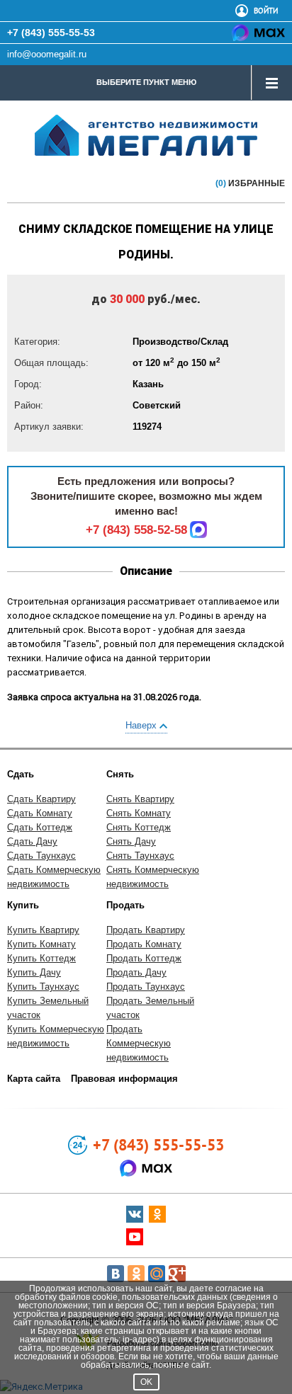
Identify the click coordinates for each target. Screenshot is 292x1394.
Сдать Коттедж (39, 827)
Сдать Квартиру (41, 799)
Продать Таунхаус (145, 986)
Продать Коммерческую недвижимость (138, 1043)
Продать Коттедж (143, 958)
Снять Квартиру (140, 799)
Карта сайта (33, 1078)
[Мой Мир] (156, 1273)
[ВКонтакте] (115, 1273)
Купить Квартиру (43, 930)
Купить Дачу (34, 972)
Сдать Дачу (32, 841)
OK (146, 1382)
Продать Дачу (136, 972)
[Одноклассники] (136, 1273)
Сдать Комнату (39, 813)
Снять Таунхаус (140, 855)
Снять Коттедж (138, 827)
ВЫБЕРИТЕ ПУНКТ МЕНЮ (146, 82)
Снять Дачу (131, 841)
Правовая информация (124, 1078)
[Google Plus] (177, 1273)
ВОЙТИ (266, 11)
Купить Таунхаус (43, 986)
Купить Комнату (41, 944)
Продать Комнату (143, 944)
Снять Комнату (138, 813)
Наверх (142, 725)
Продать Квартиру (145, 930)
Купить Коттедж (41, 958)
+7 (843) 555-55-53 (51, 32)
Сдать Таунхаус (41, 855)
